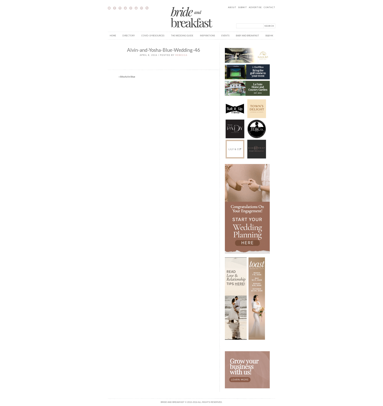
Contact (269, 7)
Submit (242, 7)
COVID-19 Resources (152, 35)
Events (225, 35)
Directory (129, 35)
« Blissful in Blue (127, 76)
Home (113, 35)
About (232, 7)
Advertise (255, 7)
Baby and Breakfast (247, 35)
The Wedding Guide (182, 35)
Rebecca (181, 55)
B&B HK (269, 35)
